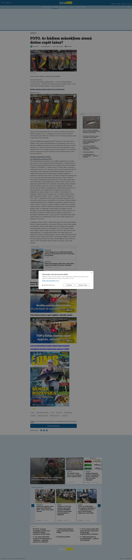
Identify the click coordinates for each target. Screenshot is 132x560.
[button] (66, 281)
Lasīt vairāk (71, 278)
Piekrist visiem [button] (82, 285)
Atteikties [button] (69, 285)
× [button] (91, 272)
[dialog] (66, 280)
